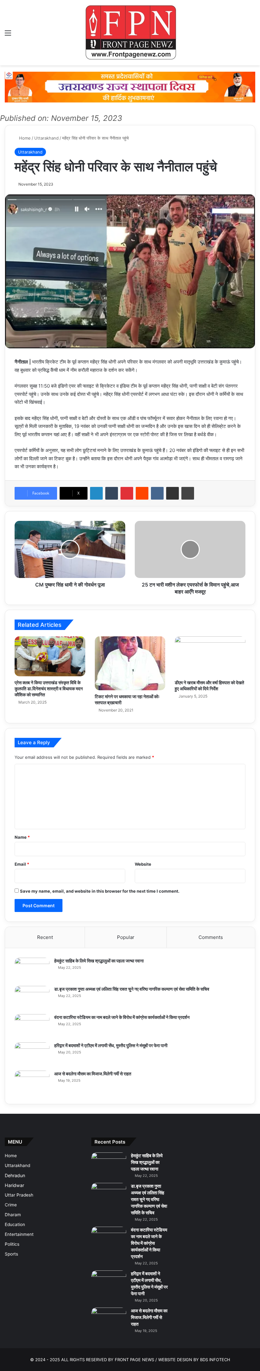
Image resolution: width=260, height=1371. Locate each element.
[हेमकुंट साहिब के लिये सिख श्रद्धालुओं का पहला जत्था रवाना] (32, 969)
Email (22, 864)
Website (143, 864)
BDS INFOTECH (215, 1359)
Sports (11, 1253)
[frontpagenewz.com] (130, 32)
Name (22, 837)
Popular (125, 937)
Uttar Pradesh (19, 1194)
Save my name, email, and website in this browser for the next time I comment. (99, 891)
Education (15, 1224)
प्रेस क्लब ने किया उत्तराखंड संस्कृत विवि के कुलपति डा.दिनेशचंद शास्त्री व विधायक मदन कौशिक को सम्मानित (49, 688)
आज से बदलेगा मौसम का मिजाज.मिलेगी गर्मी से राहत (92, 1073)
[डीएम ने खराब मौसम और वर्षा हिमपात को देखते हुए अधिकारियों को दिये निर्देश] (210, 656)
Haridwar (14, 1185)
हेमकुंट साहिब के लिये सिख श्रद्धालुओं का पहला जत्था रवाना (99, 960)
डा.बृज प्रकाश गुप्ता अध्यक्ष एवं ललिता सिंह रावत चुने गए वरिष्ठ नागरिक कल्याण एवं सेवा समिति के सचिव (131, 989)
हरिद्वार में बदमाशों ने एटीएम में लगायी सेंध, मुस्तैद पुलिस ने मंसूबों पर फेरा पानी (110, 1045)
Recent (45, 937)
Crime (11, 1204)
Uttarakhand (46, 138)
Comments (210, 937)
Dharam (13, 1214)
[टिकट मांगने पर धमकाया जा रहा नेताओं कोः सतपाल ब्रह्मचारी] (130, 663)
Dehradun (15, 1175)
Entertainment (19, 1234)
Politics (12, 1244)
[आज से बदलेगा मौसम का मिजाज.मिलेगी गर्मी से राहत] (32, 1082)
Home (24, 138)
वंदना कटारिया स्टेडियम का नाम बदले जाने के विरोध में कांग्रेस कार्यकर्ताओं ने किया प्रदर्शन (122, 1017)
